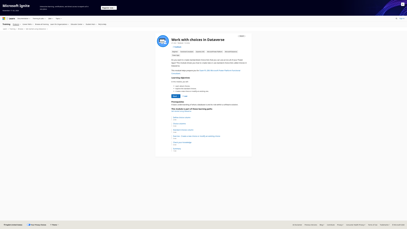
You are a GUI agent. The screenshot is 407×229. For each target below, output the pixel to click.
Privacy (339, 225)
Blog (321, 225)
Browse (20, 29)
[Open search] (396, 18)
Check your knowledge (182, 142)
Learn (5, 29)
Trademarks (384, 225)
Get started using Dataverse (36, 29)
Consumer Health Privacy (355, 225)
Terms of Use (372, 225)
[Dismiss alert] (402, 4)
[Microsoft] (4, 18)
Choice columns (179, 124)
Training (12, 29)
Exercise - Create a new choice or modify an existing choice (196, 136)
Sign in (401, 18)
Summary (177, 149)
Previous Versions (311, 225)
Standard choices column (183, 130)
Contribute (331, 225)
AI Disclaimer (297, 225)
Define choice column (181, 117)
